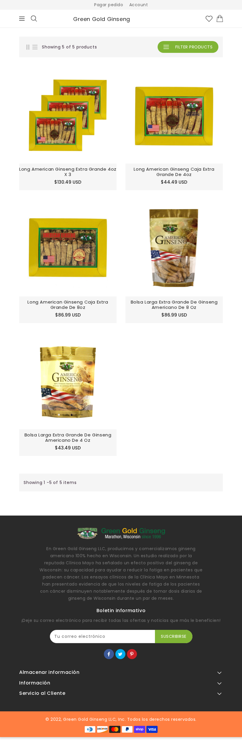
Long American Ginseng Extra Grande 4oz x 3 (68, 172)
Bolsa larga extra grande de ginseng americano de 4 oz (68, 437)
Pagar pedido (108, 5)
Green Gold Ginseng (101, 19)
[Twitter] (120, 654)
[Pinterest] (132, 654)
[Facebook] (109, 654)
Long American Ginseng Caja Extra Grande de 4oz (174, 172)
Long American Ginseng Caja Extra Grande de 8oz (67, 304)
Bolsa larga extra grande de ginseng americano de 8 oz (174, 304)
